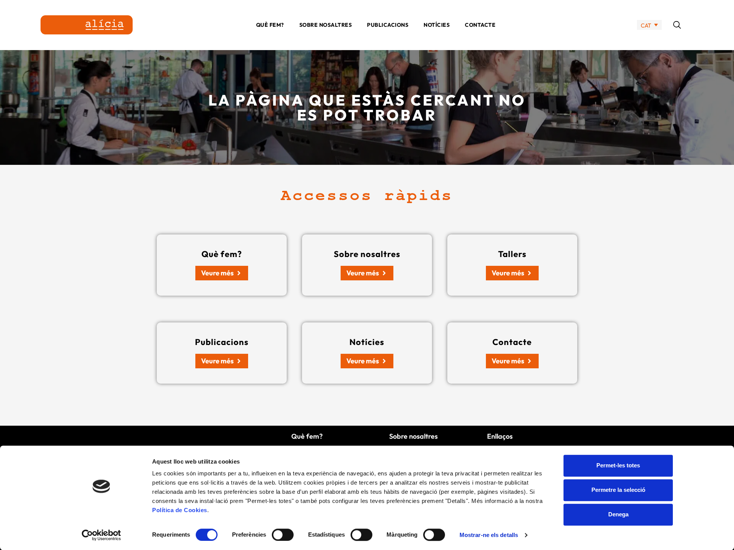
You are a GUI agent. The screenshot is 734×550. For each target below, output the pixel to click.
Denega (618, 514)
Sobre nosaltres (325, 24)
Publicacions (387, 24)
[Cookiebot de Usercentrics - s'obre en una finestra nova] (101, 535)
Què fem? (270, 24)
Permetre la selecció (618, 490)
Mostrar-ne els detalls (489, 535)
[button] (677, 25)
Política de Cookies (179, 510)
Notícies (437, 24)
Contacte (480, 24)
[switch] (283, 535)
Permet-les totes (618, 465)
